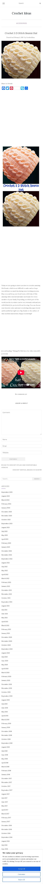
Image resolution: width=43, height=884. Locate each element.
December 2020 (7, 637)
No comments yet (21, 394)
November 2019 (7, 688)
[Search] (40, 3)
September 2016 (7, 837)
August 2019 (6, 700)
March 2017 (5, 814)
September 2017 (7, 790)
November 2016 (7, 829)
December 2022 (7, 551)
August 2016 (6, 841)
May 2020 (5, 665)
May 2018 (5, 759)
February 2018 (6, 770)
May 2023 (5, 535)
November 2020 (7, 641)
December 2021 (7, 590)
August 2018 (6, 747)
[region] (21, 867)
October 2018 (6, 739)
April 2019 (5, 716)
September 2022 (7, 559)
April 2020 (5, 669)
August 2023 (6, 527)
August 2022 (6, 563)
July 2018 (4, 751)
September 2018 (7, 743)
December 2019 (7, 684)
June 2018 (5, 755)
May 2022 (5, 570)
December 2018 (7, 731)
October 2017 (6, 786)
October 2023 (6, 519)
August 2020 (6, 653)
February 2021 (6, 629)
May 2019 (5, 712)
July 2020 (5, 657)
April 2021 (5, 621)
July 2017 (4, 798)
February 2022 (6, 582)
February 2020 (6, 676)
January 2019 (6, 727)
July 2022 (4, 567)
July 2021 (4, 610)
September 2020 (7, 649)
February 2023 (6, 543)
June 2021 (5, 614)
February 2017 (6, 818)
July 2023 (4, 531)
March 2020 (5, 672)
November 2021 (7, 594)
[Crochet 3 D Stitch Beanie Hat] (21, 60)
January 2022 (6, 586)
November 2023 (7, 516)
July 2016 (4, 845)
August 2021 (6, 606)
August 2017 (6, 794)
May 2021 (5, 618)
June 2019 (5, 708)
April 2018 (5, 763)
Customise (21, 874)
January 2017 (6, 821)
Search (36, 479)
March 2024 (5, 500)
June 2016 (5, 849)
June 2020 (5, 661)
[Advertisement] (21, 119)
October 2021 (6, 598)
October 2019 (6, 692)
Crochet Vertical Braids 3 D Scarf (26, 470)
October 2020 (6, 645)
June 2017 (5, 802)
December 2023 (7, 512)
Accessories (21, 23)
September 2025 (7, 492)
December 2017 (7, 778)
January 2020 (6, 680)
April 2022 (5, 574)
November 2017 (7, 782)
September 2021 (7, 602)
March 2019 (5, 719)
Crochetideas (30, 37)
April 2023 (5, 539)
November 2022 (7, 555)
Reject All (21, 880)
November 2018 (7, 735)
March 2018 (5, 767)
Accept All (21, 869)
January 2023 (6, 547)
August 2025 (6, 496)
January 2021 (6, 633)
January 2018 (6, 774)
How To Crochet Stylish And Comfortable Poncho (19, 466)
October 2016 (6, 833)
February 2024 (6, 504)
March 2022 (5, 578)
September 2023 (7, 523)
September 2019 (7, 696)
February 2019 (6, 723)
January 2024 (6, 508)
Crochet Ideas (21, 13)
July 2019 (4, 704)
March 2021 (5, 625)
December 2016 (7, 825)
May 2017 (5, 806)
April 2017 (5, 810)
